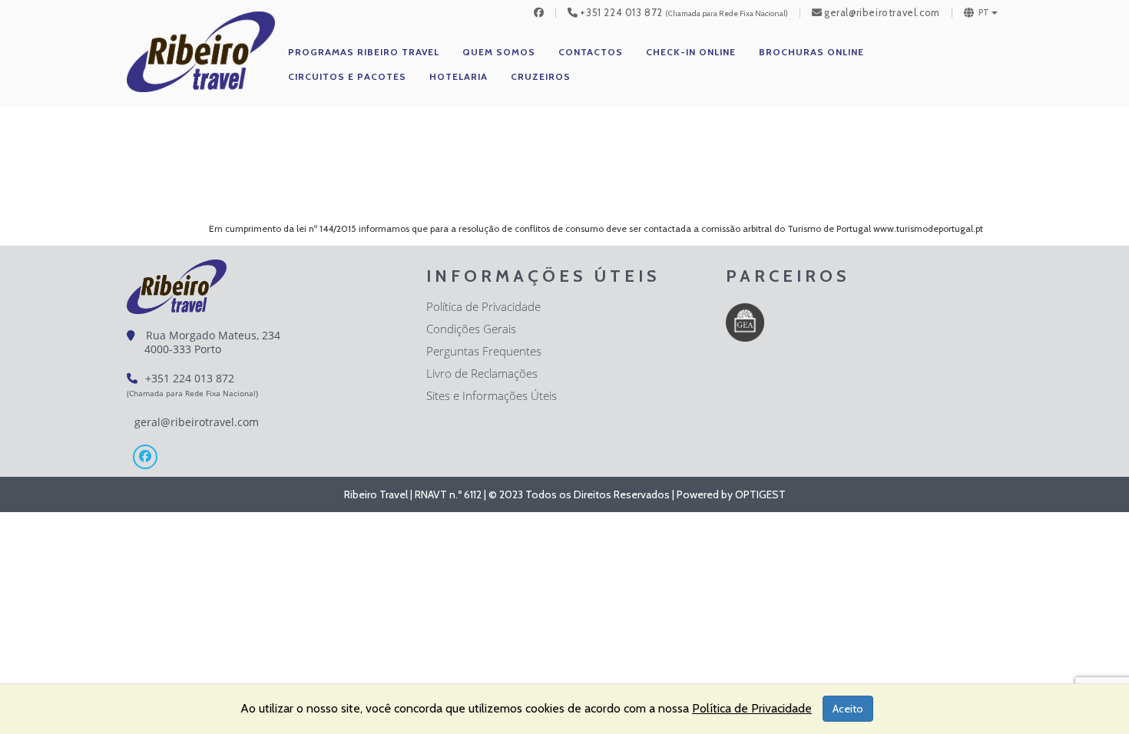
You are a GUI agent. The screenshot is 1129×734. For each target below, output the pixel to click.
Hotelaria (458, 76)
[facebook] (539, 13)
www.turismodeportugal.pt (928, 228)
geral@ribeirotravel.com (882, 13)
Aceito (848, 709)
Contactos (590, 52)
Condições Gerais (471, 328)
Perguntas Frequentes (483, 351)
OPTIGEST (760, 494)
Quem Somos (498, 52)
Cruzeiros (541, 76)
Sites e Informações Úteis (491, 395)
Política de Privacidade (483, 306)
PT (984, 13)
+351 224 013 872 (621, 13)
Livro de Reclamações (482, 373)
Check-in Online (691, 52)
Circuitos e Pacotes (347, 76)
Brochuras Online (811, 52)
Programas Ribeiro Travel (363, 52)
